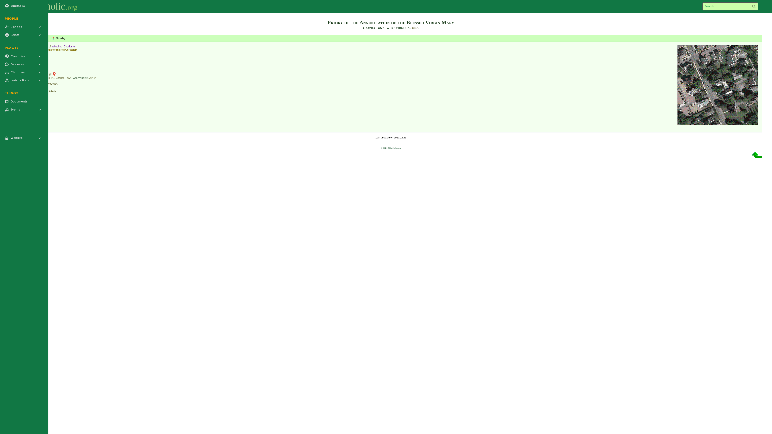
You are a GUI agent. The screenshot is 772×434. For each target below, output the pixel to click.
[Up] (757, 156)
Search (753, 6)
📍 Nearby (58, 38)
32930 (52, 90)
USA (415, 28)
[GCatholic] (49, 6)
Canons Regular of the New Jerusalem (56, 50)
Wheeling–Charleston (64, 46)
